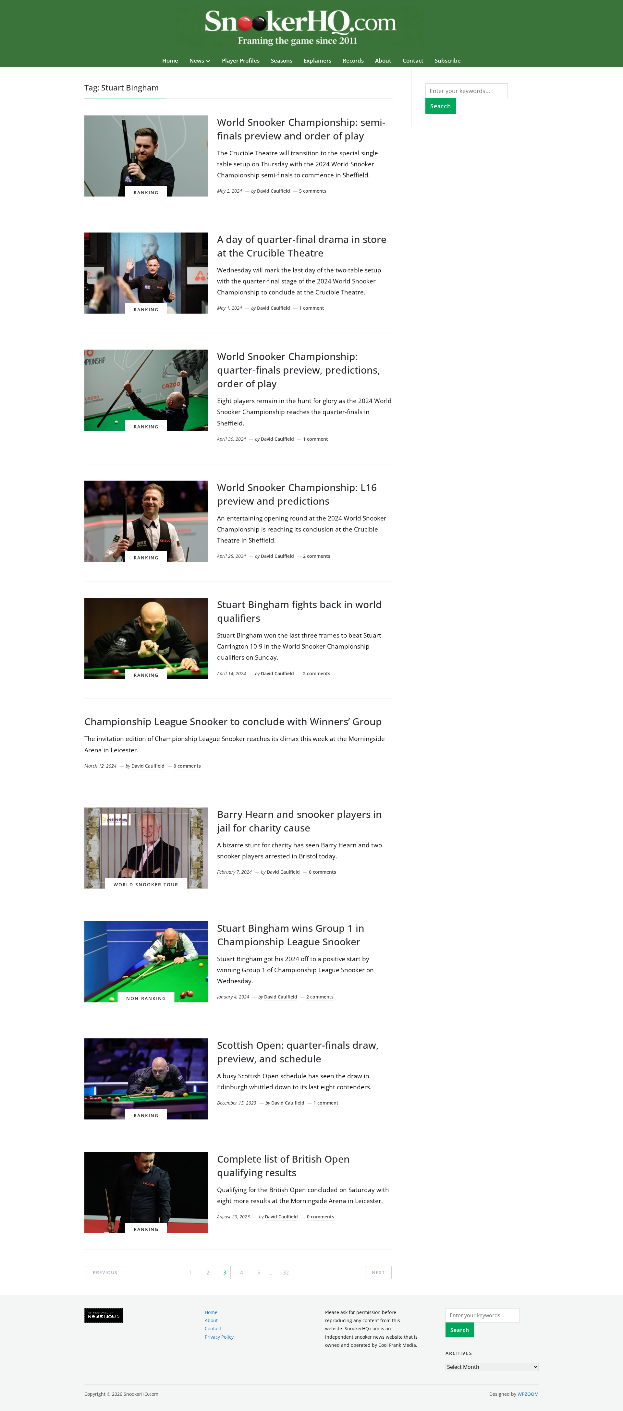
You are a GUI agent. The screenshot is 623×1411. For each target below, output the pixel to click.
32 (286, 1272)
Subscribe (448, 60)
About (383, 60)
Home (170, 60)
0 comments (187, 766)
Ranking (146, 192)
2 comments (316, 556)
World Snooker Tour (146, 884)
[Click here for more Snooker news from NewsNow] (103, 1315)
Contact (413, 60)
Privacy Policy (219, 1336)
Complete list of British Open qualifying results (283, 1165)
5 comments (312, 191)
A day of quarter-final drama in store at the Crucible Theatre (301, 246)
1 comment (311, 308)
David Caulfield (273, 191)
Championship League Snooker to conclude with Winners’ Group (233, 721)
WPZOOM (528, 1394)
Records (353, 60)
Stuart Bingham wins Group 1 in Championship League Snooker (290, 934)
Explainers (317, 60)
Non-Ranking (146, 998)
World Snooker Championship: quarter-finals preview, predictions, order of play (298, 370)
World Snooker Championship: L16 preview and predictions (297, 494)
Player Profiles (241, 60)
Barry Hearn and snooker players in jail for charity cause (299, 820)
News (196, 60)
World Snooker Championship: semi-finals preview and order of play (301, 128)
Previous (105, 1272)
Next (378, 1272)
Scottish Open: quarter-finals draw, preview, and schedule (298, 1051)
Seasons (281, 60)
